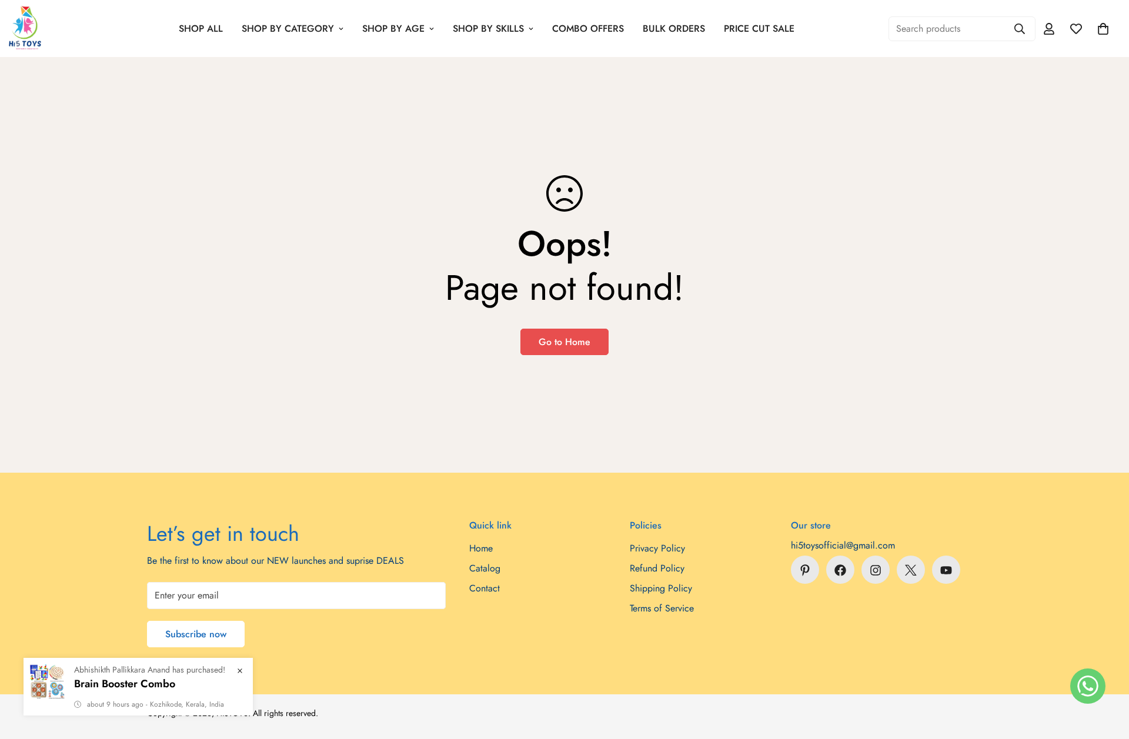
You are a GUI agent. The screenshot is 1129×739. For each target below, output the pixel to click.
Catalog (484, 569)
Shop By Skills (488, 28)
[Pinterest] (805, 570)
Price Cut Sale (759, 28)
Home (481, 549)
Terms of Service (662, 609)
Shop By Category (288, 28)
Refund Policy (657, 569)
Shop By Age (393, 28)
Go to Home (564, 342)
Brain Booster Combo (124, 683)
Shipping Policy (661, 589)
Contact (484, 589)
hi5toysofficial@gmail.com (843, 546)
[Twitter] (911, 570)
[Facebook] (840, 570)
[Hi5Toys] (25, 28)
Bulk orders (674, 28)
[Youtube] (946, 570)
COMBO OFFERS (588, 28)
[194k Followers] (875, 570)
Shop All (201, 28)
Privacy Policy (657, 549)
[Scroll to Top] (1106, 674)
